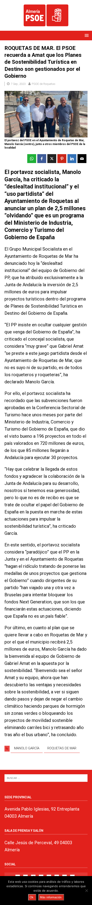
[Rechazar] (86, 890)
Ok (31, 897)
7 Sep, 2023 (18, 84)
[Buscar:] (46, 778)
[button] (86, 35)
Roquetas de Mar (61, 748)
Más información (50, 897)
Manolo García (26, 748)
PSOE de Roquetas (43, 84)
